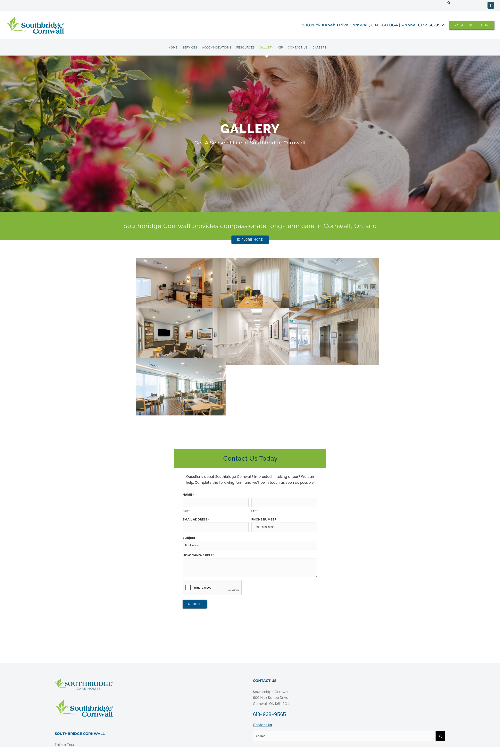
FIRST (186, 511)
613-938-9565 (431, 25)
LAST (254, 511)
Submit (194, 603)
